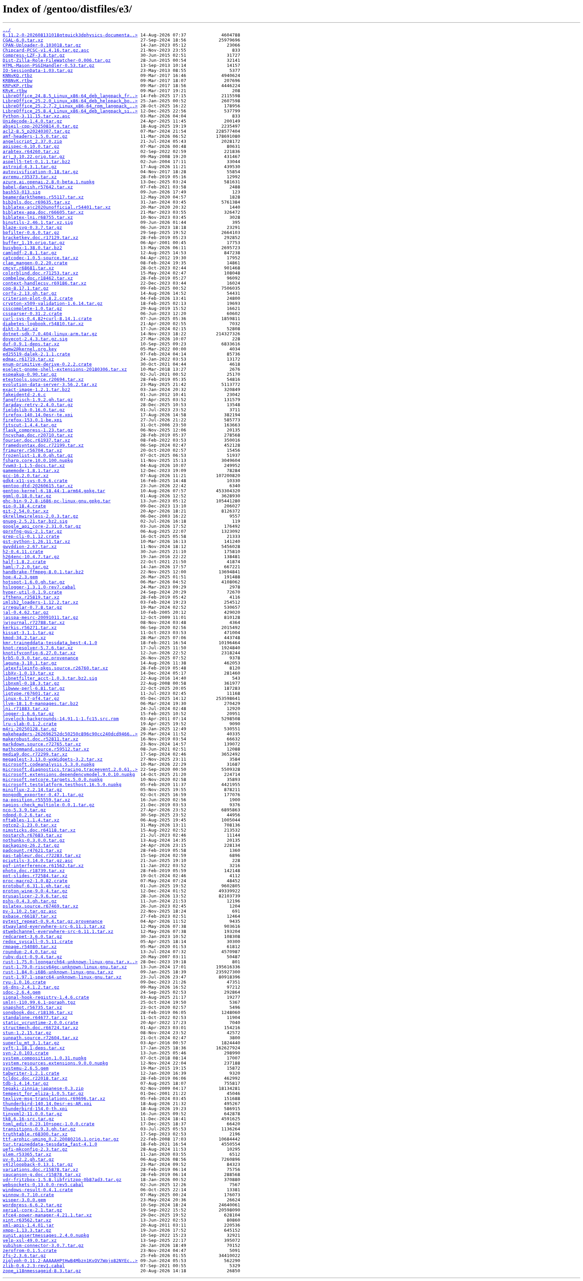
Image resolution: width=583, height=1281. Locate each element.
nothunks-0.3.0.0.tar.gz (34, 840)
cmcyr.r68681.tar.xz (28, 267)
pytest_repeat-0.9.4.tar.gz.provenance (53, 921)
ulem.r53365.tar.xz (27, 1154)
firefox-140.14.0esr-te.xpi (38, 414)
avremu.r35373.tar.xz (30, 176)
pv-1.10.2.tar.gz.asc (30, 911)
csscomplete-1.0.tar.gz (32, 308)
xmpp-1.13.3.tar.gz (27, 1230)
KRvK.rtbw (15, 90)
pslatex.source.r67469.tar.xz (40, 906)
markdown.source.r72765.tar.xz (42, 744)
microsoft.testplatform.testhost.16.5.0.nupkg (62, 784)
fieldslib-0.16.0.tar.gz (34, 409)
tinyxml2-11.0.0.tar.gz (32, 1113)
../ (7, 29)
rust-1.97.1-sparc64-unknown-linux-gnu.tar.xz (62, 976)
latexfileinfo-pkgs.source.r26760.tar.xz (55, 668)
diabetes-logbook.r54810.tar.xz (43, 323)
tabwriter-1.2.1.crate (31, 1073)
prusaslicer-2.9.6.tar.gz (35, 895)
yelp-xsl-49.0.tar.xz (30, 1240)
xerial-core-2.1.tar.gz (32, 1209)
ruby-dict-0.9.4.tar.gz (32, 956)
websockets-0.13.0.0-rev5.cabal (43, 1184)
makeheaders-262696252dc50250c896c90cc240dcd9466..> (70, 733)
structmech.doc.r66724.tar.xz (40, 1027)
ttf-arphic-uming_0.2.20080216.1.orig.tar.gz (61, 1139)
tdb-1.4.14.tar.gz (26, 1083)
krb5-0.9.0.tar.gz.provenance (40, 657)
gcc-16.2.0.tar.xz (26, 475)
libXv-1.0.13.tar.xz (28, 673)
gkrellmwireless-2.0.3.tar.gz (40, 516)
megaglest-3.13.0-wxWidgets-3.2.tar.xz (53, 759)
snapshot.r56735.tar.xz (32, 1007)
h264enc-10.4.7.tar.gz (31, 556)
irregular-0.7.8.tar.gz (32, 607)
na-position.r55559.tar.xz (36, 799)
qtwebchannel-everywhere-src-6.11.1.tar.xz (58, 931)
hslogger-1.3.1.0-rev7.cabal (39, 587)
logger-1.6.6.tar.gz (28, 713)
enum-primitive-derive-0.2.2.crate (47, 364)
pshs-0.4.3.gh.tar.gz (30, 901)
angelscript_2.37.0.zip (32, 141)
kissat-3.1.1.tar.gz (28, 632)
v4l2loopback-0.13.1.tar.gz (38, 1164)
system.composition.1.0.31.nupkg (44, 1058)
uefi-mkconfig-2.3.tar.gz (35, 1149)
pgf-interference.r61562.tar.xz (43, 865)
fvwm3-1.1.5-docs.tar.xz (34, 465)
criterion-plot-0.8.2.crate (38, 298)
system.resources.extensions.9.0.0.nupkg (55, 1063)
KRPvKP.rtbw (17, 85)
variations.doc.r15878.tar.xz (40, 1169)
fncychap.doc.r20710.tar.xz (38, 435)
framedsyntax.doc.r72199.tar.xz (43, 445)
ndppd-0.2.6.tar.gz (27, 814)
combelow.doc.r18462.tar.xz (38, 278)
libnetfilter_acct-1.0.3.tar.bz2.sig (50, 678)
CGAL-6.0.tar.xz (23, 40)
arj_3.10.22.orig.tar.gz (34, 156)
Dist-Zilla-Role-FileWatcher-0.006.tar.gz (57, 60)
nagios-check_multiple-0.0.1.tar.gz (48, 804)
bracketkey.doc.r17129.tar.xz (40, 237)
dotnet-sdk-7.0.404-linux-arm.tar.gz (50, 333)
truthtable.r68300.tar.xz (35, 1133)
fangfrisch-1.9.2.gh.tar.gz (38, 399)
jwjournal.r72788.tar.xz (34, 622)
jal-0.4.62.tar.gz (26, 612)
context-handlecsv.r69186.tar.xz (44, 283)
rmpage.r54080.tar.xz (30, 946)
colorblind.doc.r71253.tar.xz (40, 273)
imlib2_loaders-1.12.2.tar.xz (40, 602)
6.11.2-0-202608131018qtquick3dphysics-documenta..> (70, 34)
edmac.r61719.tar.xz (28, 359)
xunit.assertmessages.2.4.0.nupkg (46, 1235)
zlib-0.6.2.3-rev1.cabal (34, 1265)
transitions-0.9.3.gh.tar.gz (39, 1128)
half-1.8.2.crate (24, 561)
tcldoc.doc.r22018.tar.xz (35, 1078)
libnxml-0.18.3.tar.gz (31, 683)
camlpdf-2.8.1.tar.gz (30, 252)
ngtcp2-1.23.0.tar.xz (30, 825)
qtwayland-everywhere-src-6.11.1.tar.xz (54, 926)
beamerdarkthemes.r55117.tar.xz (43, 197)
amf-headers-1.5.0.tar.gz (35, 136)
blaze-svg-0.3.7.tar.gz (32, 227)
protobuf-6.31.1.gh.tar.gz (36, 885)
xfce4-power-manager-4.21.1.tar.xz (47, 1215)
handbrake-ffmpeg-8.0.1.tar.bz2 (43, 571)
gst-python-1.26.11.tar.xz (36, 541)
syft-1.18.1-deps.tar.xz (34, 1047)
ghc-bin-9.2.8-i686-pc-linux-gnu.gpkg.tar (57, 500)
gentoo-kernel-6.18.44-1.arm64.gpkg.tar (54, 490)
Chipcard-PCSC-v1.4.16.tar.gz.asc (46, 50)
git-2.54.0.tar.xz (26, 511)
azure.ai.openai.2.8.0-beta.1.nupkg (48, 181)
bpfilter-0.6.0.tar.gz (31, 232)
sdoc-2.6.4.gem (21, 992)
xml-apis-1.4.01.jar (28, 1225)
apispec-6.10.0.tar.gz (31, 146)
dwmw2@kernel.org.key (30, 348)
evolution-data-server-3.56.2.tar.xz (50, 384)
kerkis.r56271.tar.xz (30, 627)
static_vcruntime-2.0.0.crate (40, 1022)
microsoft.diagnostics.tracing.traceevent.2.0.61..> (70, 769)
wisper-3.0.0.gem (24, 1199)
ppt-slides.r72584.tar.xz (35, 875)
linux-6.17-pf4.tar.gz (31, 698)
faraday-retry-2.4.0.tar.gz (38, 404)
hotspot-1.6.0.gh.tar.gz (34, 581)
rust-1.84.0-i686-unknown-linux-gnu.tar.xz (58, 971)
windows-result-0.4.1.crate (38, 1189)
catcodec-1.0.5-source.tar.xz (40, 257)
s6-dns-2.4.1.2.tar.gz (31, 987)
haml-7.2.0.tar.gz (26, 566)
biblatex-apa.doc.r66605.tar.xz (43, 212)
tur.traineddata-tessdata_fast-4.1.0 (50, 1144)
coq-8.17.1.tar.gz (26, 288)
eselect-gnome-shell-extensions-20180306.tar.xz (65, 369)
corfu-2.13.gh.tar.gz (30, 293)
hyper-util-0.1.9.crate (32, 592)
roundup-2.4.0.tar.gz (30, 951)
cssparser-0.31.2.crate (32, 313)
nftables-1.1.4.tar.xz (31, 819)
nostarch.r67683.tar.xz (32, 835)
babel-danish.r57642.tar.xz (38, 186)
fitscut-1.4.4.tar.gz (30, 424)
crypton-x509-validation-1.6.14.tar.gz (53, 303)
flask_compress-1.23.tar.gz (38, 430)
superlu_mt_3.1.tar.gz (31, 1042)
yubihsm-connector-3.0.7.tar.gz (43, 1245)
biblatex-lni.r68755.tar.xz (38, 217)
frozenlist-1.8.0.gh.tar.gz (38, 455)
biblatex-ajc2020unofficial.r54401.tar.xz (57, 207)
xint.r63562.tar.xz (27, 1220)
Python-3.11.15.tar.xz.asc (36, 116)
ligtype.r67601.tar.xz (31, 693)
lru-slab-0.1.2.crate (30, 723)
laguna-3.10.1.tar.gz (30, 662)
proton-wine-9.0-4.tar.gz (35, 890)
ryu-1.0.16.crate (24, 982)
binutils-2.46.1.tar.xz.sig (38, 222)
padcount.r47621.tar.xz (32, 850)
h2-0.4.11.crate (23, 551)
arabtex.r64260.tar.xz (31, 151)
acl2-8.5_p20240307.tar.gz (36, 131)
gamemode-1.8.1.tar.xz (31, 470)
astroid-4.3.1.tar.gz (30, 166)
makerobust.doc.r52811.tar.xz (40, 738)
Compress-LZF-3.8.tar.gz (34, 55)
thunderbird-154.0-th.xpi (35, 1108)
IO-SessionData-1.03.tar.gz (38, 70)
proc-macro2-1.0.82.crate (35, 880)
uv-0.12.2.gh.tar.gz (28, 1159)
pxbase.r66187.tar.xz (30, 916)
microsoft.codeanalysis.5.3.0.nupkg (48, 764)
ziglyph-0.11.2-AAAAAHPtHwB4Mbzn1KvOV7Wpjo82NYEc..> (70, 1260)
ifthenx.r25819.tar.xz (31, 597)
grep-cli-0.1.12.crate (31, 536)
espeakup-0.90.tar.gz (30, 374)
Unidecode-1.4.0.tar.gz (32, 121)
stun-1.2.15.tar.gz (27, 1032)
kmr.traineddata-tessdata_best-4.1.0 (50, 642)
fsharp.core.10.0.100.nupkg (38, 460)
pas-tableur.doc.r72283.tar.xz (42, 855)
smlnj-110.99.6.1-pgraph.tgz (39, 1002)
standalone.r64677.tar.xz (35, 1017)
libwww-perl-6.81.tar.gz (34, 688)
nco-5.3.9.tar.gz (24, 809)
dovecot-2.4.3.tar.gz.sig (35, 338)
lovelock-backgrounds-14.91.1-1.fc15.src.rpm (61, 718)
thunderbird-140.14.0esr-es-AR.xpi (47, 1103)
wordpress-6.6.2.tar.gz (32, 1204)
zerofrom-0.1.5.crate (30, 1250)
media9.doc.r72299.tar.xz (35, 754)
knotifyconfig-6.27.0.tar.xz (39, 652)
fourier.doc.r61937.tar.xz (36, 440)
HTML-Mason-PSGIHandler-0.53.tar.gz (48, 65)
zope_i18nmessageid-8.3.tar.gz (42, 1270)
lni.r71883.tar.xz (26, 708)
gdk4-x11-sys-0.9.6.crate (35, 480)
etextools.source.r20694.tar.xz (43, 379)
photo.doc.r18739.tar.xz (34, 870)
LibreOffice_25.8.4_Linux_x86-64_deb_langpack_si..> (70, 110)
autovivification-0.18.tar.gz (40, 171)
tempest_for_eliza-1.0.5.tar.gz (43, 1093)
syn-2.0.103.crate (26, 1052)
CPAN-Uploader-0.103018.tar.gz (42, 45)
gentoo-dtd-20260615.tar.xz (38, 485)
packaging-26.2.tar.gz (31, 845)
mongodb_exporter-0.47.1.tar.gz (43, 794)
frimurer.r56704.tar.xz (32, 450)
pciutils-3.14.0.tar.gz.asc (38, 860)
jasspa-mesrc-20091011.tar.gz (40, 617)
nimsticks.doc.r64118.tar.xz (39, 830)
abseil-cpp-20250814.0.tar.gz (40, 126)
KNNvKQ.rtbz (17, 75)
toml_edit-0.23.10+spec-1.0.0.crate (48, 1123)
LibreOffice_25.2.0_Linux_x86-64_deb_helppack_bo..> (70, 100)
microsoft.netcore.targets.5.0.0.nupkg (53, 779)
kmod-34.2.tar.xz (24, 637)
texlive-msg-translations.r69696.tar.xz (54, 1098)
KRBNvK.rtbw (17, 80)
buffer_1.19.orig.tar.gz (34, 242)
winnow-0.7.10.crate (28, 1194)
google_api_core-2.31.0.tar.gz (42, 526)
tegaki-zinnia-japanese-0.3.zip (43, 1088)
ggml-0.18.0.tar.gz (27, 495)
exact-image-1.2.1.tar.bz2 (36, 389)
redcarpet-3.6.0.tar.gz (32, 936)
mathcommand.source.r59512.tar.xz (46, 749)
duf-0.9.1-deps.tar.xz (31, 343)
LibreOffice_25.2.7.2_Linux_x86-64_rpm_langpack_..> (70, 105)
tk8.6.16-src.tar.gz (28, 1118)
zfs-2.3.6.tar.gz (24, 1255)
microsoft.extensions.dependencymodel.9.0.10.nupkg (69, 774)
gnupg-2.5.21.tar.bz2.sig (35, 521)
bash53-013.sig (21, 191)
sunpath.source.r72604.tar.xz (40, 1037)
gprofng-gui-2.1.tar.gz (32, 531)
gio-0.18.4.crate (24, 505)
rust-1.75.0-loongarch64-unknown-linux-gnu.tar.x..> (70, 961)
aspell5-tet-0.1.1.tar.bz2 (36, 161)
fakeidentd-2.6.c (24, 394)
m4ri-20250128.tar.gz (30, 728)
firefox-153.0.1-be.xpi (32, 419)
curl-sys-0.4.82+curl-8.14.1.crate (47, 318)
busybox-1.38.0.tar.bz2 (32, 247)
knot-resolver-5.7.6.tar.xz (38, 647)
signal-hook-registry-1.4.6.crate (46, 997)
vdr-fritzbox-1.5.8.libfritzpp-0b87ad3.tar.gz (62, 1179)
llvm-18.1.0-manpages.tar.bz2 (40, 703)
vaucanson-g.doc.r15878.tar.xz (42, 1174)
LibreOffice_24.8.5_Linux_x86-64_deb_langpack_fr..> (70, 95)
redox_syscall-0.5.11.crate (38, 941)
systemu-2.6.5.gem (26, 1068)
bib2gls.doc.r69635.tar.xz (36, 202)
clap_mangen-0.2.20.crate (35, 262)
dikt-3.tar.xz (20, 328)
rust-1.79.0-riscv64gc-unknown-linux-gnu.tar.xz (65, 966)
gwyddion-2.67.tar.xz (30, 546)
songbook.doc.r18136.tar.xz (38, 1012)
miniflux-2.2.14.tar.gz (32, 789)
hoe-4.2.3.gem (20, 576)
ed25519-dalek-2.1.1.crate (36, 354)
